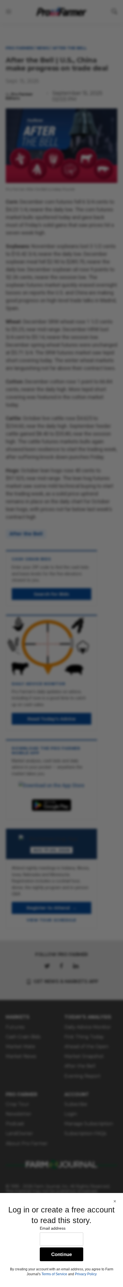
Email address (53, 1228)
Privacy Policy (86, 1274)
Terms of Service (54, 1274)
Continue (61, 1254)
